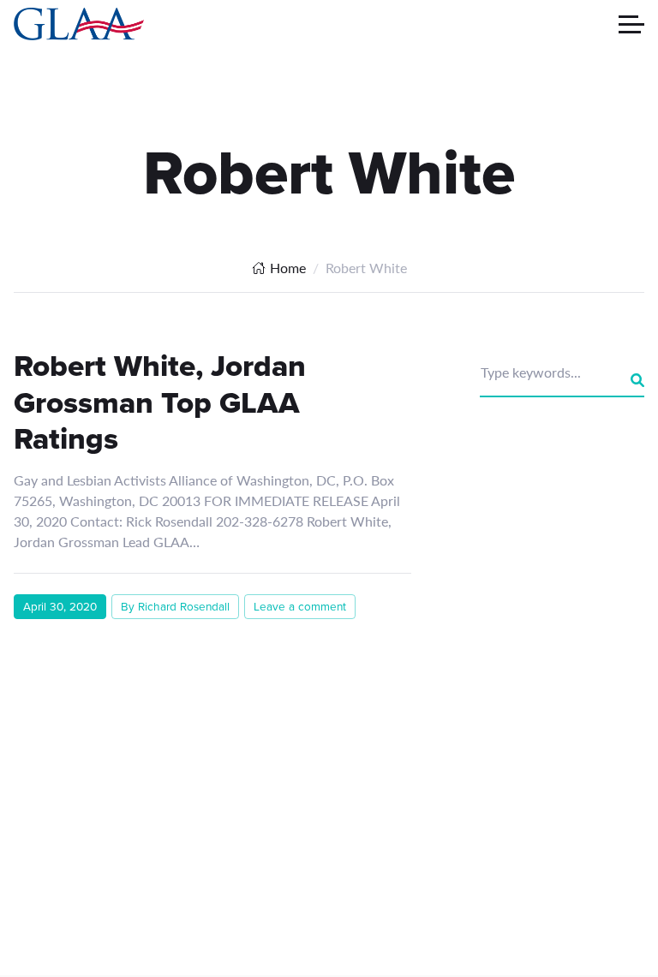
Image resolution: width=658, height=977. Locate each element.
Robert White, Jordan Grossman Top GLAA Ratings (160, 401)
